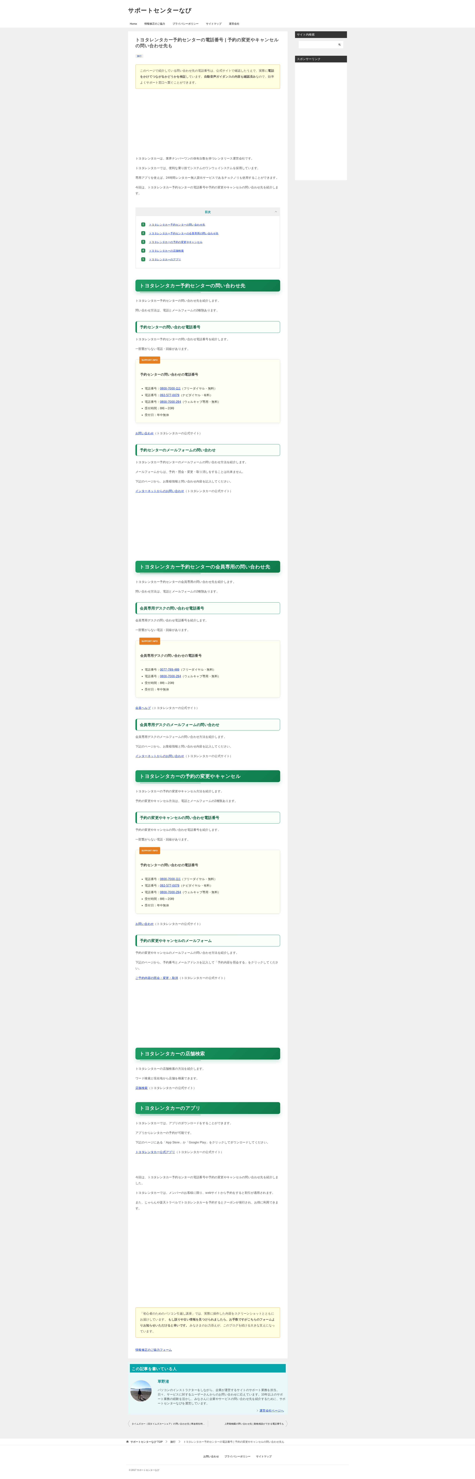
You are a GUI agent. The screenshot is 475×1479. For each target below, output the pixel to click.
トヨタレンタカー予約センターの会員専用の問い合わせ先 (183, 233)
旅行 (139, 56)
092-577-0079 (169, 395)
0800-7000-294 (170, 401)
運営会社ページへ (272, 1410)
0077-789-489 (169, 669)
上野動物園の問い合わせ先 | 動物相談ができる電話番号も (254, 1424)
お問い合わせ (144, 433)
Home (133, 23)
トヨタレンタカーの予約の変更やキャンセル (175, 242)
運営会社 (234, 23)
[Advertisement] (207, 124)
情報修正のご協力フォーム (153, 1349)
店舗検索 (141, 1088)
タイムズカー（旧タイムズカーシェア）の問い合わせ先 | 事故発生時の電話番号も (170, 1424)
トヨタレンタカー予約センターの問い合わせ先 (177, 224)
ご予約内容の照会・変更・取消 (156, 978)
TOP (146, 1441)
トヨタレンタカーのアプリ (165, 259)
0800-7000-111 (170, 388)
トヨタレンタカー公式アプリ (155, 1152)
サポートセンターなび (160, 10)
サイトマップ (214, 23)
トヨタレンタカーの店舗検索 (166, 250)
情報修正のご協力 (154, 23)
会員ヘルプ (143, 707)
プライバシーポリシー (186, 23)
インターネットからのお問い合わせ (159, 491)
